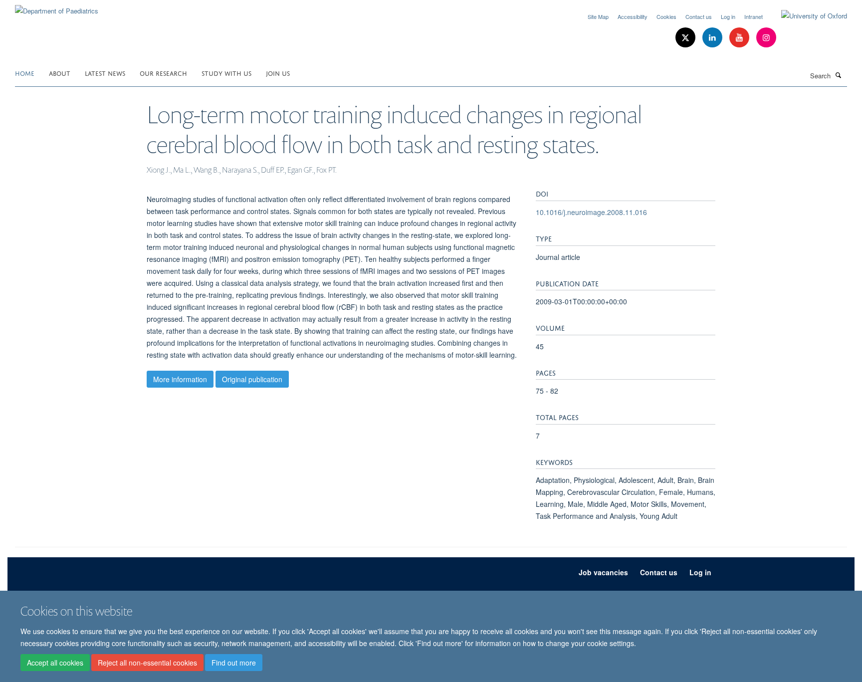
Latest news (105, 72)
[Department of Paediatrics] (56, 7)
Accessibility (632, 16)
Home (24, 72)
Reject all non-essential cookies (147, 663)
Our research (163, 72)
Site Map (598, 16)
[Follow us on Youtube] (740, 37)
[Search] (838, 74)
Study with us (226, 72)
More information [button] (180, 379)
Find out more (234, 663)
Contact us (698, 16)
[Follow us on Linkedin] (713, 37)
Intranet (753, 16)
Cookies (666, 16)
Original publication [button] (252, 379)
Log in (728, 16)
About (59, 72)
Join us (278, 72)
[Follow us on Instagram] (766, 37)
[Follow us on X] (686, 37)
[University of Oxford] (806, 16)
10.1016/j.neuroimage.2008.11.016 (591, 212)
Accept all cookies (55, 663)
